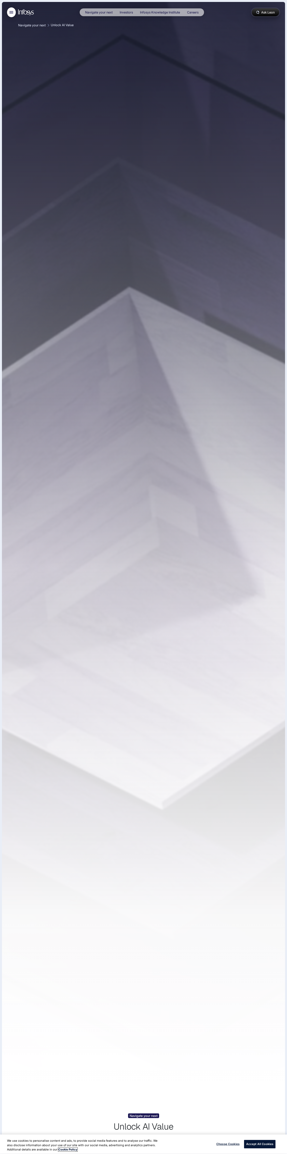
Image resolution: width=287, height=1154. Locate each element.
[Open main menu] (11, 12)
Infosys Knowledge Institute (160, 12)
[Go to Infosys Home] (26, 12)
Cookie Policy (67, 1149)
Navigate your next (99, 12)
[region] (143, 1144)
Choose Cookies (228, 1144)
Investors (126, 12)
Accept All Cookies (260, 1144)
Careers (193, 12)
